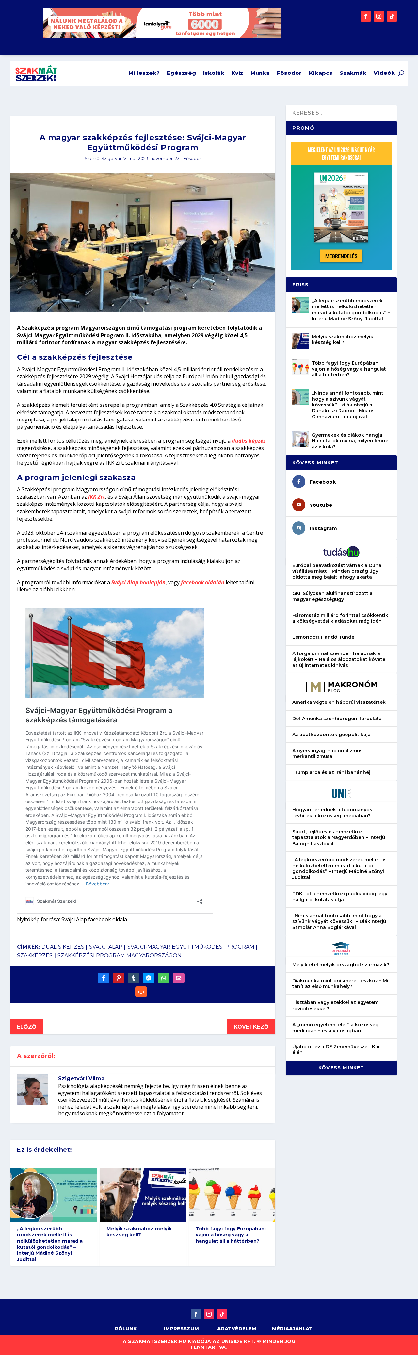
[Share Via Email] (179, 978)
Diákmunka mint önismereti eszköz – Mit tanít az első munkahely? (341, 983)
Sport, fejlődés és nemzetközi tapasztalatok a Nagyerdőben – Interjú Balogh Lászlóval (338, 837)
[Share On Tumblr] (133, 978)
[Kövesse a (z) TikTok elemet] (392, 16)
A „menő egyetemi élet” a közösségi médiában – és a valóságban (336, 1027)
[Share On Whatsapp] (163, 978)
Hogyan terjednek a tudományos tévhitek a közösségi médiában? (332, 812)
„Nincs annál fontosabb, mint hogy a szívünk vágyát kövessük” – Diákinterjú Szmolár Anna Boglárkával (339, 921)
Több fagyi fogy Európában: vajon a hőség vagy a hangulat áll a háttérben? (231, 1235)
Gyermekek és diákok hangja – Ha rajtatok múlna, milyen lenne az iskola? (350, 441)
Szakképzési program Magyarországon (119, 955)
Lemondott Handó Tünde (323, 637)
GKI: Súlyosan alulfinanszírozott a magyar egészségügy (332, 596)
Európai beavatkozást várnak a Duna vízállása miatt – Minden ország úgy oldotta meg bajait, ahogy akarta (336, 571)
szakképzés (35, 955)
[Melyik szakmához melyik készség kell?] (300, 341)
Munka (260, 73)
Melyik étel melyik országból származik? (340, 964)
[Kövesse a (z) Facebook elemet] (366, 16)
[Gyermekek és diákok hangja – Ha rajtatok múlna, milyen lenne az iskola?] (300, 439)
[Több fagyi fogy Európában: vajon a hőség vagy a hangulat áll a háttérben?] (300, 367)
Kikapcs (320, 73)
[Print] (141, 991)
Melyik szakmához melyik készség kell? (139, 1232)
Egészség (181, 73)
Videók (384, 73)
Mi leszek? (144, 73)
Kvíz (237, 73)
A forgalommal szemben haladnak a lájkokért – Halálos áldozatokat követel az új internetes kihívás (339, 659)
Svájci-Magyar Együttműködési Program (190, 947)
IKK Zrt (96, 496)
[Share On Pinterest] (118, 978)
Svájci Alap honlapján (138, 582)
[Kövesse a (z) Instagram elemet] (379, 16)
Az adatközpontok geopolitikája (331, 734)
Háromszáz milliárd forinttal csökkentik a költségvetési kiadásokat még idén (340, 618)
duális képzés (249, 440)
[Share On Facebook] (103, 978)
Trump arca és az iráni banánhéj (331, 772)
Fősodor (289, 73)
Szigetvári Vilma (118, 158)
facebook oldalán (202, 582)
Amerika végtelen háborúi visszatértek (339, 702)
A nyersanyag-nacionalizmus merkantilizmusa (327, 753)
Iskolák (213, 73)
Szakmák (353, 73)
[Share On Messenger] (148, 978)
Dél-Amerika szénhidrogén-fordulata (337, 718)
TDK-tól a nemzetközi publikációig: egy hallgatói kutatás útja (339, 896)
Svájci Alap (105, 947)
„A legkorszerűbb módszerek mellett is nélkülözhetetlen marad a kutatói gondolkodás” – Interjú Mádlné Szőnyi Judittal (50, 1244)
